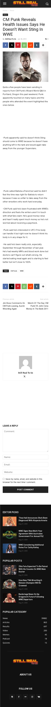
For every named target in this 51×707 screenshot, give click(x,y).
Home (5, 10)
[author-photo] (25, 369)
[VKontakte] (38, 697)
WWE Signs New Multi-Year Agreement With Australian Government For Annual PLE (31, 533)
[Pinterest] (18, 45)
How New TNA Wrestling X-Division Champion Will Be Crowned (30, 583)
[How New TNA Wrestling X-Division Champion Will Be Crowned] (9, 584)
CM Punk (14, 271)
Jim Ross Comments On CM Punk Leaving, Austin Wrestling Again (14, 306)
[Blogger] (12, 697)
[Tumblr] (36, 45)
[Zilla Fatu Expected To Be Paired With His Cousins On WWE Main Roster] (9, 570)
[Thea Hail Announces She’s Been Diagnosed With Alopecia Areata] (9, 521)
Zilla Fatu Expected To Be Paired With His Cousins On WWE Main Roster (33, 569)
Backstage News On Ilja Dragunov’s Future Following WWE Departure (31, 597)
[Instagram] (32, 697)
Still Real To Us (10, 39)
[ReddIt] (30, 45)
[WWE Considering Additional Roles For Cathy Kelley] (9, 548)
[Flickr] (25, 697)
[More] (43, 45)
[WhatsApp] (24, 45)
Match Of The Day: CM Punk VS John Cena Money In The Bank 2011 (37, 306)
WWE (22, 271)
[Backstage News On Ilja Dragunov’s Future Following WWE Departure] (9, 597)
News (12, 10)
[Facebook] (5, 45)
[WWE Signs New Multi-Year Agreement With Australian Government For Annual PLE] (9, 534)
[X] (11, 45)
